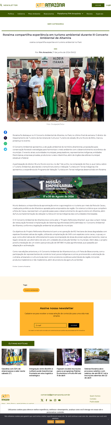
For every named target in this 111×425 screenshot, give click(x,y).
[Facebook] (46, 400)
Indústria (21, 13)
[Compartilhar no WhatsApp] (5, 143)
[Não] (108, 419)
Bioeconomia (49, 13)
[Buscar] (1, 5)
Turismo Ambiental (31, 290)
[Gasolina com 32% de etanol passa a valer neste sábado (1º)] (14, 365)
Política (11, 13)
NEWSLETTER (10, 5)
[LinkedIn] (50, 400)
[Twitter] (42, 400)
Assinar (74, 325)
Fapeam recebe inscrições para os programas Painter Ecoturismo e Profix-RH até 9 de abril (69, 372)
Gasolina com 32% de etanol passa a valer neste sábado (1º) (13, 371)
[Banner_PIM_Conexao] (60, 187)
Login (108, 5)
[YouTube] (59, 400)
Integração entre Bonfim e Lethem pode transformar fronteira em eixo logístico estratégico (41, 372)
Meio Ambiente (34, 13)
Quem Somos (95, 396)
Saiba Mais (60, 422)
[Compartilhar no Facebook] (5, 132)
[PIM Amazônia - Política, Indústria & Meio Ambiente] (50, 5)
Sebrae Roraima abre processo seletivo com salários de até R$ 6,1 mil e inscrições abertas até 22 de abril (96, 373)
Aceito (50, 422)
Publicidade (94, 402)
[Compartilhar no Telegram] (5, 149)
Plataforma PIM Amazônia (69, 14)
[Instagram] (55, 400)
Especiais (99, 13)
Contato (93, 399)
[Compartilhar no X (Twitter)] (5, 138)
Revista (89, 13)
